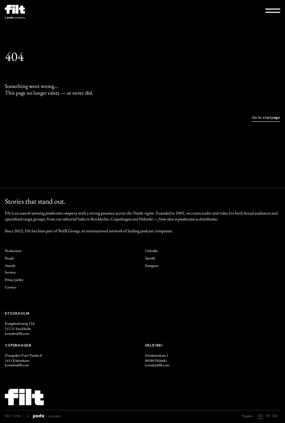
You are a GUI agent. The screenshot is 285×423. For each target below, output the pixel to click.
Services (10, 272)
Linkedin (151, 251)
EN (260, 416)
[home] (72, 14)
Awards (10, 265)
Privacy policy (14, 280)
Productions (13, 251)
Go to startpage (266, 117)
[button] (272, 10)
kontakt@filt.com (17, 333)
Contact (10, 287)
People (9, 258)
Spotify (150, 258)
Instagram (152, 265)
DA (275, 416)
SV (268, 416)
